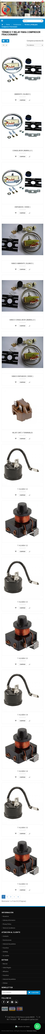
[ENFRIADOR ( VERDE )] (22, 183)
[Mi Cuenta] (31, 6)
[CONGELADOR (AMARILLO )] (22, 127)
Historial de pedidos (9, 944)
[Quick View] (41, 89)
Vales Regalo (7, 967)
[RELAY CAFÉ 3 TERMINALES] (22, 409)
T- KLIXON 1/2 (22, 489)
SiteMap (5, 952)
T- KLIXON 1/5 (22, 828)
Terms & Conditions (9, 928)
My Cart (39, 2)
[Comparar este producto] (29, 100)
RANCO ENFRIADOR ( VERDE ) (22, 376)
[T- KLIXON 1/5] (22, 804)
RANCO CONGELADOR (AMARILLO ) (22, 320)
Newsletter (7, 987)
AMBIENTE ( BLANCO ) (22, 94)
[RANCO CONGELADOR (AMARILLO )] (22, 296)
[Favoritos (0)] (35, 6)
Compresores (17, 24)
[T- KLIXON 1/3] (22, 578)
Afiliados (5, 971)
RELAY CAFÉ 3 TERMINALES (22, 433)
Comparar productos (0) (35, 41)
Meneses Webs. (32, 1031)
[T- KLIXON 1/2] (22, 465)
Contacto (6, 936)
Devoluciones (7, 940)
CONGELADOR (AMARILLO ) (23, 151)
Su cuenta (6, 955)
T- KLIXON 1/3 (22, 602)
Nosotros (6, 916)
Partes (8, 24)
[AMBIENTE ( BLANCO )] (22, 70)
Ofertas (5, 983)
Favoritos (6, 948)
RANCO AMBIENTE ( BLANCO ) (22, 263)
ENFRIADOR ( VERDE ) (22, 207)
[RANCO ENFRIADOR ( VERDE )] (22, 352)
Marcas (5, 964)
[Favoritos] (15, 100)
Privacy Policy (7, 924)
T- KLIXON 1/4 (22, 715)
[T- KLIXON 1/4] (22, 691)
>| (18, 897)
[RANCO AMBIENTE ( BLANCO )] (22, 239)
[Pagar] (39, 6)
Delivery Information (9, 920)
